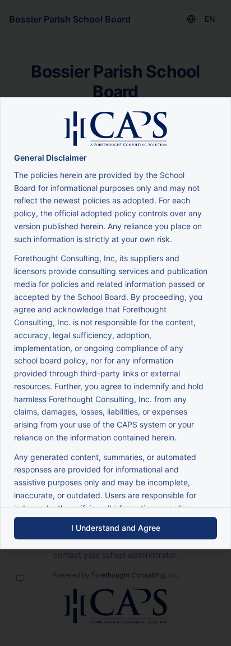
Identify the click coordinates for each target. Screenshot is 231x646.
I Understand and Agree (115, 528)
